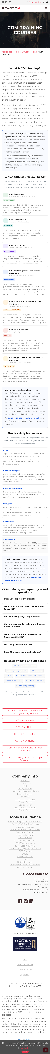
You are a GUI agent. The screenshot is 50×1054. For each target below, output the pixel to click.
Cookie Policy (25, 805)
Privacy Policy (25, 802)
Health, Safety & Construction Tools (25, 821)
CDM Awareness (16, 194)
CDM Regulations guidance (24, 666)
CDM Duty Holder (17, 245)
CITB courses (36, 671)
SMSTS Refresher (25, 856)
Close (24, 1052)
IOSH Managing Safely (25, 840)
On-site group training (25, 686)
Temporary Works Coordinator (25, 865)
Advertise (25, 797)
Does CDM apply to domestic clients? (22, 652)
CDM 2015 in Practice (18, 329)
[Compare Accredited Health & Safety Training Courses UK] (11, 8)
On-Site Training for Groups (25, 824)
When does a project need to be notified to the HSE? (24, 607)
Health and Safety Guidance (25, 791)
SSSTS (25, 859)
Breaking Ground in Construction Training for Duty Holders (25, 712)
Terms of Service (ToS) (25, 799)
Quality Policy (25, 810)
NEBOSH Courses (25, 867)
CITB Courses (25, 851)
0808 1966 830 (15, 418)
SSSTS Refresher (25, 862)
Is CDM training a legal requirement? (22, 616)
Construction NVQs (13, 681)
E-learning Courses (25, 832)
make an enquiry (33, 418)
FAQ (25, 786)
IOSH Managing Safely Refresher (25, 848)
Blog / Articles (25, 789)
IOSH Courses (25, 838)
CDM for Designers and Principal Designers (25, 759)
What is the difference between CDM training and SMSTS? (22, 635)
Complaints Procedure (25, 807)
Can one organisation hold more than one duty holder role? (24, 625)
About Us (25, 780)
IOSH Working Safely (25, 843)
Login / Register (25, 794)
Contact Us (25, 783)
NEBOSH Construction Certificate (29, 676)
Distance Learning (25, 835)
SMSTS (8, 676)
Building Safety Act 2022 (17, 671)
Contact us (25, 975)
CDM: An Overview (17, 219)
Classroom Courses (25, 827)
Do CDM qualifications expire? (18, 644)
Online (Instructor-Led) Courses (25, 830)
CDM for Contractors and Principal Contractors (25, 749)
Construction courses (34, 681)
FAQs (25, 960)
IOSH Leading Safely (25, 846)
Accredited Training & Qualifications (19, 52)
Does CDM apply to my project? (19, 599)
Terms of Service (25, 965)
